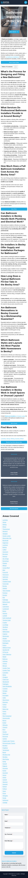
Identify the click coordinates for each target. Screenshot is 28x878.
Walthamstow (6, 631)
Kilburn (4, 713)
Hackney (5, 613)
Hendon (5, 732)
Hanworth (5, 784)
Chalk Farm (6, 679)
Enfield (4, 722)
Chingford (5, 677)
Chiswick (5, 727)
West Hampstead (7, 716)
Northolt (5, 786)
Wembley (5, 757)
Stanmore (5, 782)
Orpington (5, 533)
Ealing (4, 761)
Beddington (5, 643)
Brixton (4, 611)
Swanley (17, 438)
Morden (4, 693)
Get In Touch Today (14, 62)
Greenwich (5, 552)
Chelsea (5, 663)
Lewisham (5, 545)
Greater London (7, 536)
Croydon (5, 622)
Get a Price (14, 209)
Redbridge (5, 599)
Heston (4, 777)
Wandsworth (6, 681)
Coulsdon (5, 688)
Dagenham (5, 542)
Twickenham (6, 750)
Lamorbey (3, 438)
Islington (5, 638)
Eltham (22, 438)
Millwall (4, 565)
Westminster (6, 636)
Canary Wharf (6, 567)
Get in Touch (14, 423)
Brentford (5, 745)
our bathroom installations (12, 57)
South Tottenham (7, 654)
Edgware (5, 766)
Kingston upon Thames (8, 741)
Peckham (5, 593)
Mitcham (5, 665)
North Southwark (7, 618)
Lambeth (5, 615)
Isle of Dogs (6, 558)
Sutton (4, 697)
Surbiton (5, 738)
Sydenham (5, 577)
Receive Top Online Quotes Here (14, 442)
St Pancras (5, 652)
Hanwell (5, 763)
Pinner (4, 793)
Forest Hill (5, 572)
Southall (5, 779)
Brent (4, 729)
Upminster (5, 579)
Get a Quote (13, 31)
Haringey (5, 691)
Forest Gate (6, 583)
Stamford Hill (6, 650)
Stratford (5, 588)
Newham (5, 556)
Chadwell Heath (7, 581)
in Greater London (15, 416)
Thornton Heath (7, 620)
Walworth (5, 604)
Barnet (4, 752)
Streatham (5, 627)
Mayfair (4, 656)
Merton (4, 675)
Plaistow (5, 563)
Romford (5, 595)
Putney (4, 711)
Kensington (5, 695)
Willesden (5, 725)
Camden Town (6, 668)
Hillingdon (5, 795)
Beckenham (6, 561)
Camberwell (6, 608)
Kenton (4, 770)
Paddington (5, 684)
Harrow (4, 775)
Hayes (4, 791)
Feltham (5, 788)
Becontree (5, 554)
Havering (5, 629)
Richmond (5, 736)
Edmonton (5, 702)
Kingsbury (5, 747)
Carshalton (5, 672)
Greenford (5, 773)
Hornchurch (6, 574)
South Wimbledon (7, 686)
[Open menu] (25, 2)
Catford (4, 549)
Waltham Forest (7, 647)
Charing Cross (6, 640)
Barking (5, 547)
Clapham (5, 634)
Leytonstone (6, 606)
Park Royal (5, 734)
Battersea (5, 659)
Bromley (5, 586)
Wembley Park (6, 754)
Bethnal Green (6, 602)
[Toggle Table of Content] (14, 67)
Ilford (4, 570)
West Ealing (6, 759)
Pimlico (4, 645)
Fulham (4, 704)
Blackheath (5, 540)
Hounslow (5, 768)
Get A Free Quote (14, 508)
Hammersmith (6, 718)
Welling (13, 438)
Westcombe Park (7, 538)
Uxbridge (5, 802)
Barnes (4, 720)
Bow (4, 597)
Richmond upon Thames (9, 743)
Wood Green (6, 700)
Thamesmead (6, 529)
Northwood (5, 800)
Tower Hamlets (6, 590)
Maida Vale (5, 709)
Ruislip (4, 798)
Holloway (5, 661)
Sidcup (8, 438)
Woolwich (5, 531)
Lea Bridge (5, 624)
